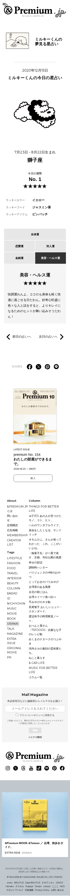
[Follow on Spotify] (47, 768)
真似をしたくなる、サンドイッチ (45, 532)
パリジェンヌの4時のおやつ (44, 575)
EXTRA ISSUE (11, 641)
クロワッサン (48, 882)
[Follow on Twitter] (15, 768)
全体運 (35, 234)
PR (9, 657)
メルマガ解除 (35, 737)
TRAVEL (12, 573)
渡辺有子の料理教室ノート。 (44, 618)
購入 (33, 478)
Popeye (29, 886)
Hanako (10, 886)
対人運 (50, 246)
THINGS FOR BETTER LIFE (44, 509)
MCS (62, 886)
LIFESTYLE (14, 558)
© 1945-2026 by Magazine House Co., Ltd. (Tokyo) (34, 877)
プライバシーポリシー (40, 721)
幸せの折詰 (35, 562)
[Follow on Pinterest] (54, 768)
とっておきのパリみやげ (44, 582)
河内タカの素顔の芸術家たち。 (45, 651)
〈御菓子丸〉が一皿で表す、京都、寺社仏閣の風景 (45, 555)
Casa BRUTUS (32, 882)
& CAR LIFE (37, 663)
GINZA (59, 882)
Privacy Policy (42, 890)
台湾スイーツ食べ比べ (42, 597)
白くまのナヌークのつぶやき (45, 641)
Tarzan (38, 886)
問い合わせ (12, 518)
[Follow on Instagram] (8, 768)
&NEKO (12, 593)
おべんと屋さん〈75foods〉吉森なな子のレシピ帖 (45, 630)
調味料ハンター (38, 567)
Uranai (12, 623)
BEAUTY (12, 583)
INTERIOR (14, 578)
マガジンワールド (14, 890)
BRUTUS (19, 882)
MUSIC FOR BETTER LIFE (43, 670)
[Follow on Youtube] (31, 768)
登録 (35, 730)
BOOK (11, 618)
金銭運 (19, 258)
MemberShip (17, 535)
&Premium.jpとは (17, 509)
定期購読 (12, 525)
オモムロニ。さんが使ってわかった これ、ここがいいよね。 (45, 544)
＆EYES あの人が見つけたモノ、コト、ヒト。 (45, 518)
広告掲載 (12, 530)
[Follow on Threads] (23, 768)
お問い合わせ (57, 890)
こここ (55, 886)
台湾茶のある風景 (40, 587)
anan (10, 882)
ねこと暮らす (37, 658)
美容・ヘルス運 (50, 258)
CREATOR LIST (14, 542)
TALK (10, 628)
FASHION (13, 563)
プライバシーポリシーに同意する (36, 715)
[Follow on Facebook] (62, 768)
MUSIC (12, 608)
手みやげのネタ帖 (40, 602)
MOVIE (12, 613)
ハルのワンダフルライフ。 (45, 525)
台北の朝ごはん (38, 592)
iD (8, 598)
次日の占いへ (48, 336)
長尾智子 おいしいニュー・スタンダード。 (45, 609)
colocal (46, 886)
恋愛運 (19, 246)
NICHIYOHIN (16, 603)
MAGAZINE (15, 634)
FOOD (11, 568)
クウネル (19, 886)
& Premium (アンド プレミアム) (35, 11)
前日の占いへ (21, 336)
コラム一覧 (35, 677)
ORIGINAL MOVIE (14, 650)
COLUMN (13, 588)
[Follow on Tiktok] (39, 768)
